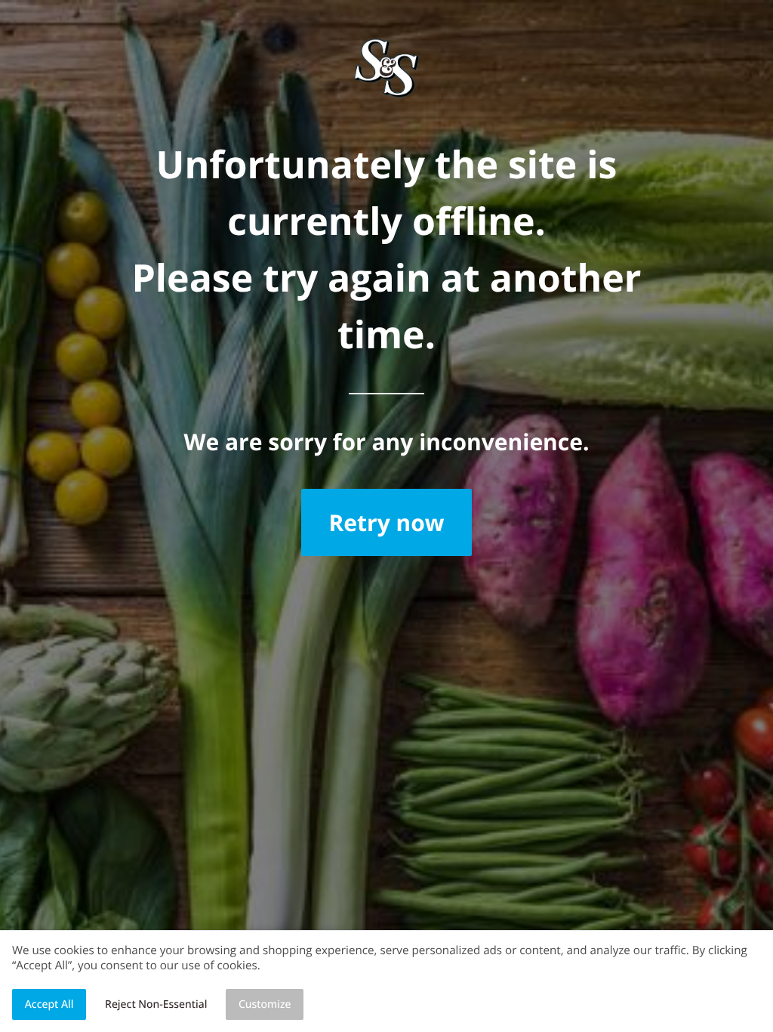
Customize (265, 1004)
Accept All (49, 1004)
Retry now (386, 522)
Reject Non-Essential (156, 1004)
